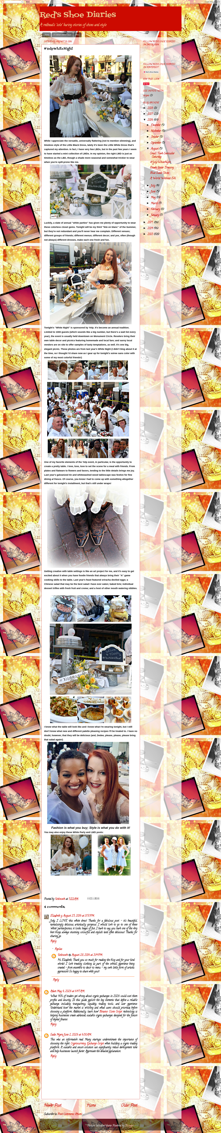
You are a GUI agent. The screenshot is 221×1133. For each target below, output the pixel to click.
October (155, 137)
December (156, 125)
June (153, 192)
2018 (150, 108)
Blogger (129, 1126)
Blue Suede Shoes (159, 173)
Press (77, 34)
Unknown (63, 955)
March (154, 203)
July (153, 186)
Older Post (129, 1106)
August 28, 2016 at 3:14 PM (87, 955)
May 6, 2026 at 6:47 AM (70, 991)
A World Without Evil (163, 178)
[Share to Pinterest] (98, 898)
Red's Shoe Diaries (78, 15)
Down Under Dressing (162, 168)
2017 (150, 114)
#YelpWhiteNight (160, 162)
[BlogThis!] (91, 898)
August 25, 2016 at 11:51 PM (78, 916)
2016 (150, 120)
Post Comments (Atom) (70, 1114)
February (156, 209)
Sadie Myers (56, 1035)
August (155, 149)
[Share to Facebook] (96, 898)
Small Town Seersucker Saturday (162, 155)
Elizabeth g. (56, 916)
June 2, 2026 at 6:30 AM (77, 1035)
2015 (150, 222)
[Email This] (88, 898)
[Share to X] (93, 898)
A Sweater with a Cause (62, 34)
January (155, 215)
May (153, 197)
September (156, 143)
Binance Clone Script (110, 1012)
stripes (146, 96)
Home (47, 34)
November (156, 131)
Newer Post (52, 1106)
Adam (53, 991)
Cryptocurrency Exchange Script (87, 1044)
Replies (58, 949)
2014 (150, 228)
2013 (150, 234)
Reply (53, 941)
